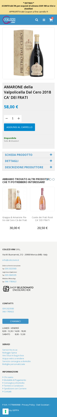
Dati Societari (42, 404)
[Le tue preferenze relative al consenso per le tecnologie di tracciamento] (6, 411)
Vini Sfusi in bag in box (13, 355)
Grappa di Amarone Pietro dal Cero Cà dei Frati (14, 219)
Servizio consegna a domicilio (16, 361)
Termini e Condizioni (13, 385)
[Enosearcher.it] (18, 293)
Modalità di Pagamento (14, 380)
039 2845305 (10, 275)
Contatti (7, 391)
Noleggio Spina (9, 352)
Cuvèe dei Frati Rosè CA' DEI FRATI (42, 219)
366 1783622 (10, 281)
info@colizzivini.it (10, 260)
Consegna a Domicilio (14, 382)
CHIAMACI (15, 321)
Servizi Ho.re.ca (9, 349)
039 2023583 (10, 268)
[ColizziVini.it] (11, 20)
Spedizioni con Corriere (14, 388)
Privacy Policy (28, 404)
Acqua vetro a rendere (13, 358)
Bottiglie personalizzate (13, 364)
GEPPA (15, 410)
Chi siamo (8, 377)
